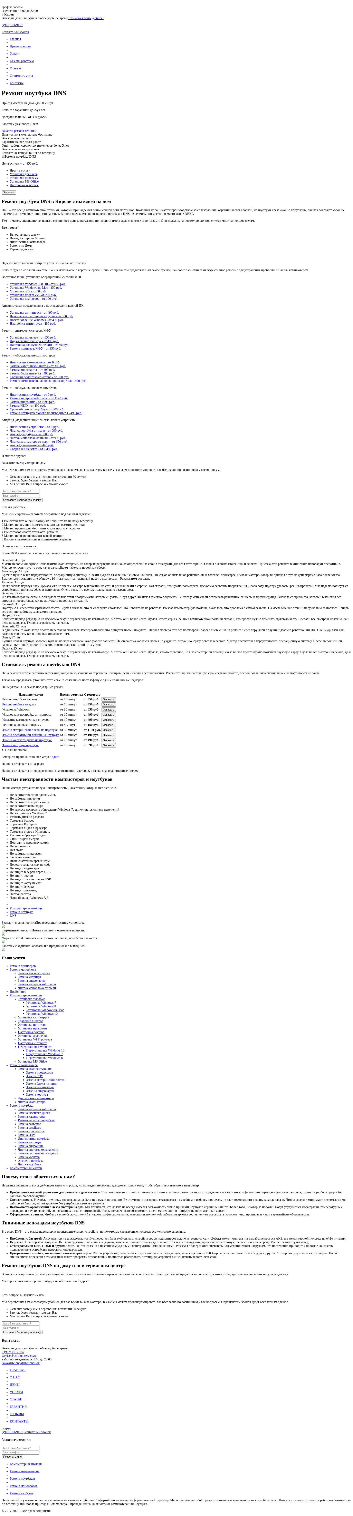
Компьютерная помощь (26, 995)
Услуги (15, 53)
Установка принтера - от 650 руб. (33, 337)
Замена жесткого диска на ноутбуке (27, 740)
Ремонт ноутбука (21, 1105)
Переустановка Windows (35, 1046)
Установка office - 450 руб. (28, 291)
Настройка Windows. (24, 185)
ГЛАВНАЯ (18, 1370)
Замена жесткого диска (34, 973)
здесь (55, 757)
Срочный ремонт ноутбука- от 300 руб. (37, 409)
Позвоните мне (12, 1456)
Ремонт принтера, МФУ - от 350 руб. (35, 348)
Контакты (16, 83)
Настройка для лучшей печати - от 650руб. (39, 344)
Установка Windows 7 (41, 1002)
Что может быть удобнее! (86, 18)
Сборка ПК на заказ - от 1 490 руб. (34, 449)
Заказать (8, 192)
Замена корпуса (37, 1094)
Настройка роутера (31, 1032)
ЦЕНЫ (15, 1384)
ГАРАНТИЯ (18, 1406)
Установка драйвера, (24, 174)
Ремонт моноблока (23, 969)
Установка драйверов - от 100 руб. (33, 298)
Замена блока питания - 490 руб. (32, 373)
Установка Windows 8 (41, 1006)
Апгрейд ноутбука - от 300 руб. (31, 434)
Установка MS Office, (24, 181)
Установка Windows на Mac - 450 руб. (36, 287)
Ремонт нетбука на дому (19, 704)
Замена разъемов (29, 1124)
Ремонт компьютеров (24, 1471)
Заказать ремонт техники (19, 131)
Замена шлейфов (29, 1127)
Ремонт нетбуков (21, 1493)
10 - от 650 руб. (55, 284)
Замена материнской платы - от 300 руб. (38, 366)
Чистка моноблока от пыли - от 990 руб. (38, 438)
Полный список (16, 750)
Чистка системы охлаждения (38, 1149)
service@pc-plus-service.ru (19, 1355)
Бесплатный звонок (15, 32)
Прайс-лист (18, 991)
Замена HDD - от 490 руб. (28, 405)
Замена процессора (39, 1072)
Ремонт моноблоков (24, 1486)
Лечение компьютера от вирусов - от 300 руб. (41, 316)
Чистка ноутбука (29, 1164)
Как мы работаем (22, 61)
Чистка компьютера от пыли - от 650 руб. (38, 441)
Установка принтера (32, 1024)
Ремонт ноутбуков (22, 1478)
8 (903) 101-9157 (13, 1352)
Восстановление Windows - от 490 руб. (37, 320)
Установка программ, (24, 177)
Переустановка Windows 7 (44, 1054)
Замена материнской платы (37, 984)
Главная (15, 39)
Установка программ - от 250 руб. (33, 295)
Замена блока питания (41, 1083)
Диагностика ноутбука (33, 1138)
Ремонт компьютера (24, 1065)
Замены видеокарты (40, 1091)
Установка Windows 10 (42, 1013)
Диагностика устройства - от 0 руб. (34, 427)
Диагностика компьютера (36, 1098)
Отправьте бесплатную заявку (22, 499)
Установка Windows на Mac (45, 1010)
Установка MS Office (32, 1061)
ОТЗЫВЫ (17, 1414)
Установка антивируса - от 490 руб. (34, 312)
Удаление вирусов (30, 1021)
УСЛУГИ (16, 1392)
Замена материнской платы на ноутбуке (30, 730)
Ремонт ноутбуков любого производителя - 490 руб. (46, 413)
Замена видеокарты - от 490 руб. (32, 369)
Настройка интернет (32, 1043)
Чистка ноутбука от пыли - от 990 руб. (36, 430)
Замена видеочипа (31, 1146)
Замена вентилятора (40, 1087)
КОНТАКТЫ (19, 1421)
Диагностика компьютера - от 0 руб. (35, 362)
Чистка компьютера (31, 1102)
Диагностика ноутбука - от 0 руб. (33, 394)
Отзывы (15, 68)
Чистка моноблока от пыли (37, 988)
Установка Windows (23, 284)
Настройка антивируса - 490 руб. (33, 323)
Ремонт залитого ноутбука (36, 1120)
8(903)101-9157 (12, 1432)
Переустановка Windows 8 (44, 1057)
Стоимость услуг (22, 75)
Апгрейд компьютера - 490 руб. (32, 445)
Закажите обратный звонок (21, 1363)
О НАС (15, 1377)
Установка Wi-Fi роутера (35, 1039)
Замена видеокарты (31, 980)
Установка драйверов (33, 1035)
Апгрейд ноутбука (31, 1160)
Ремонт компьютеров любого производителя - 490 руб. (48, 380)
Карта (6, 1428)
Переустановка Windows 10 (45, 1050)
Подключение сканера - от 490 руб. (34, 341)
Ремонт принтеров (23, 966)
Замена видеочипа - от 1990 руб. (32, 402)
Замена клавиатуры (31, 1116)
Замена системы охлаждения (38, 1153)
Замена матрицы (29, 977)
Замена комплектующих (35, 1068)
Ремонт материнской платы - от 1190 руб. (39, 398)
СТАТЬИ (16, 1399)
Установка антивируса (33, 1017)
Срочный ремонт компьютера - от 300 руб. (39, 377)
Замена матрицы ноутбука (20, 745)
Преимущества (20, 46)
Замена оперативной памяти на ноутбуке (30, 735)
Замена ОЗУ (34, 1076)
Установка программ (32, 1028)
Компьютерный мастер (26, 1168)
